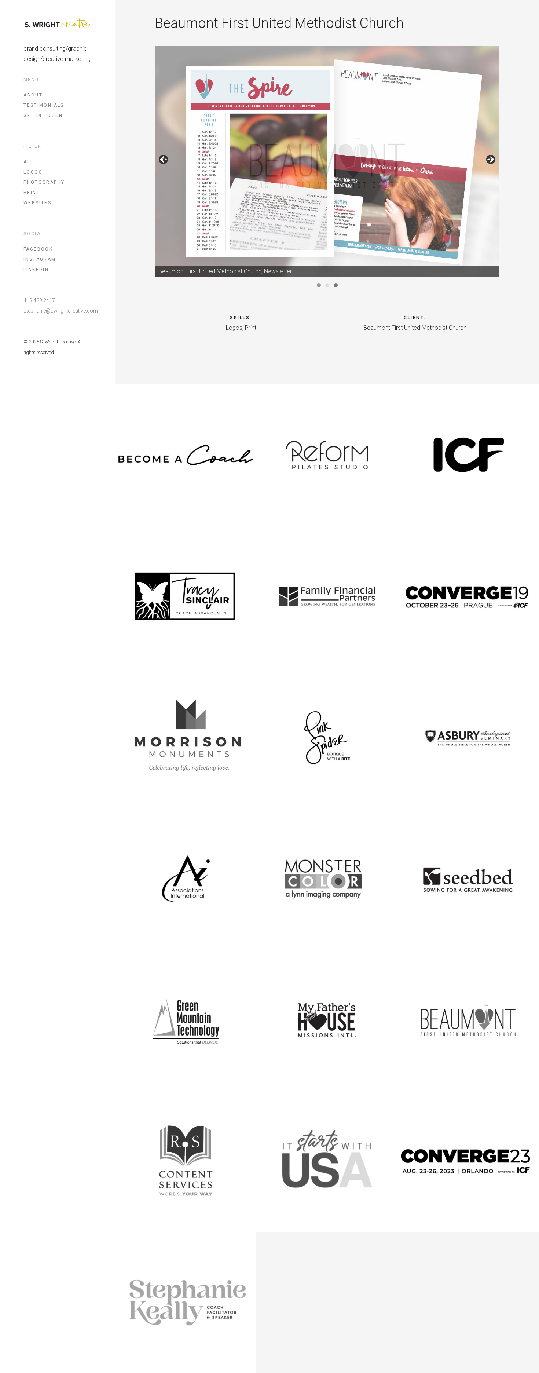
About (33, 95)
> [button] (490, 159)
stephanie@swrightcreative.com (57, 311)
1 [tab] (319, 285)
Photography (44, 182)
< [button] (163, 159)
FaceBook (38, 249)
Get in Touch (43, 115)
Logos (32, 172)
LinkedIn (36, 269)
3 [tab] (336, 285)
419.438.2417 (39, 300)
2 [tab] (327, 285)
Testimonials (43, 105)
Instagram (39, 259)
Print (31, 192)
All (28, 161)
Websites (37, 202)
